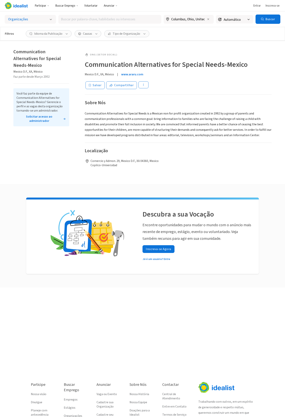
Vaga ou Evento (107, 394)
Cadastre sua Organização (105, 404)
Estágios (69, 408)
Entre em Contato (174, 406)
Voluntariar (91, 6)
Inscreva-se (272, 6)
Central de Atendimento (171, 396)
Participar (40, 6)
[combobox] (110, 19)
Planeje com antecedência (39, 412)
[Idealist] (16, 5)
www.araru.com (132, 74)
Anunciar (109, 6)
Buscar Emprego (65, 6)
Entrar (257, 6)
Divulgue (36, 402)
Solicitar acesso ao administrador (39, 118)
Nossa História (139, 394)
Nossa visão (38, 394)
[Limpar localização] (208, 19)
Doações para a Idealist (140, 412)
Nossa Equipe (138, 402)
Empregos (71, 399)
